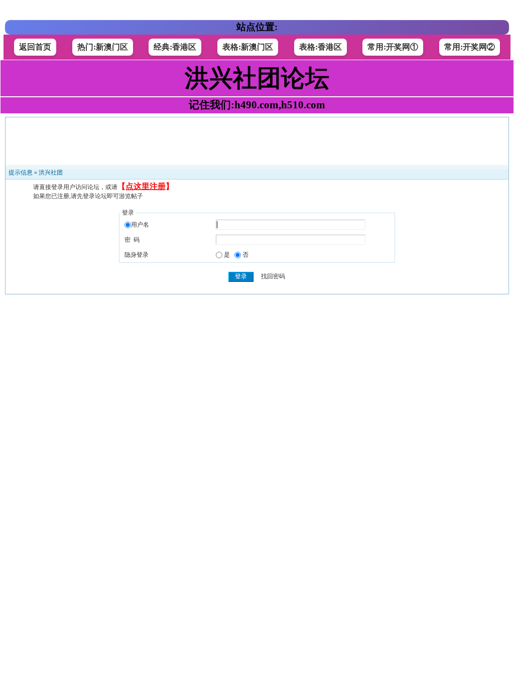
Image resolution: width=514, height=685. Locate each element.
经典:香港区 (175, 47)
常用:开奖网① (392, 47)
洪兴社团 (51, 172)
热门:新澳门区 (102, 47)
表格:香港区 (320, 47)
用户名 (140, 224)
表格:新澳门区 (247, 47)
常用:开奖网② (469, 47)
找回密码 (273, 276)
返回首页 (35, 47)
